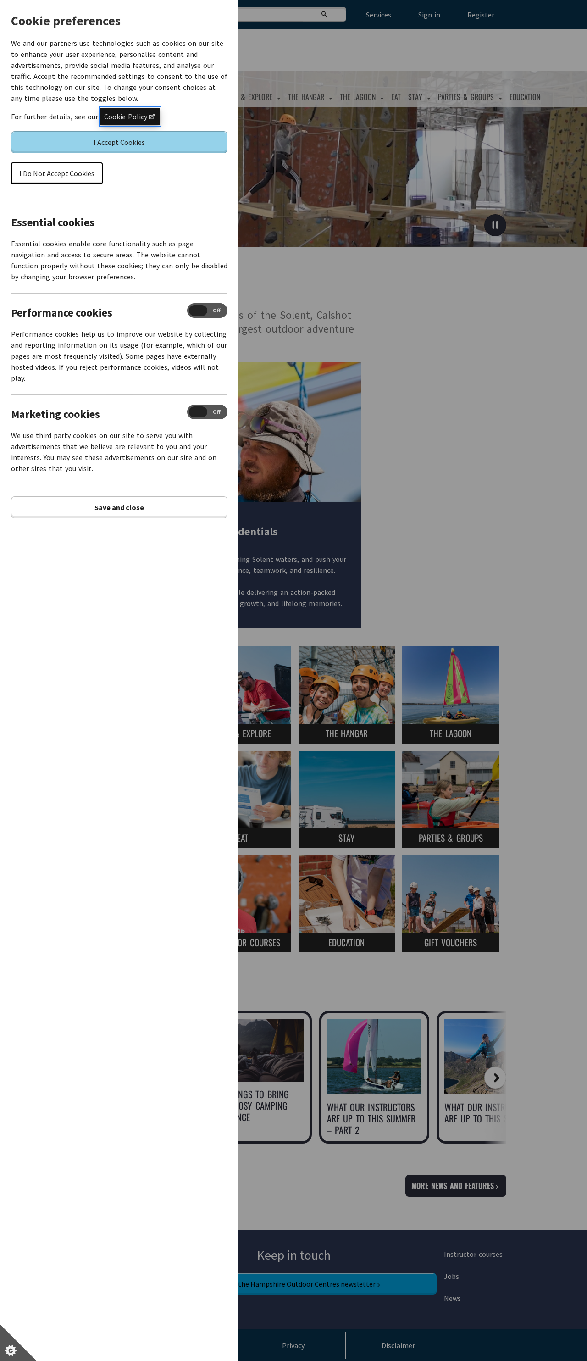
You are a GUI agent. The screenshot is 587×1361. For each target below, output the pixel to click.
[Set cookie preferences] (18, 1342)
